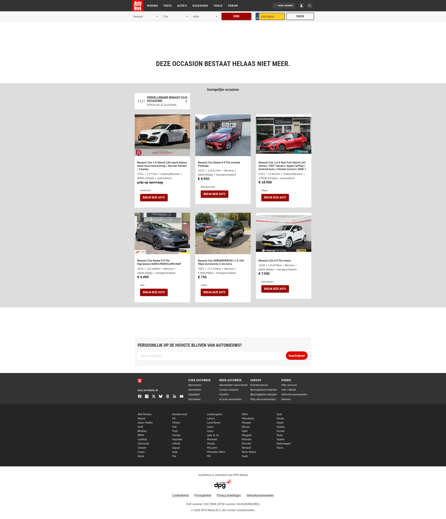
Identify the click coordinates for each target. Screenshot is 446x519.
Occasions (200, 5)
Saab (245, 456)
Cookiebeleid (180, 495)
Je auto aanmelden (230, 399)
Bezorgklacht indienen (263, 389)
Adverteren (194, 389)
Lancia (211, 418)
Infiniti (176, 443)
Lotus (210, 431)
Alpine (141, 418)
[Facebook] (141, 396)
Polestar (246, 439)
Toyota (280, 439)
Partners (286, 399)
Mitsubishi (248, 418)
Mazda (211, 443)
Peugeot (247, 435)
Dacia (141, 456)
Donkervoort (179, 414)
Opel (245, 431)
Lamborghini (214, 414)
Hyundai (177, 439)
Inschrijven (297, 355)
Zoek (236, 16)
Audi (140, 426)
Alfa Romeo (144, 414)
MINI (245, 414)
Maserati (212, 439)
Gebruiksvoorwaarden (294, 394)
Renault (246, 447)
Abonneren (194, 385)
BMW (141, 435)
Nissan (246, 426)
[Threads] (169, 396)
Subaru (280, 426)
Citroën (142, 447)
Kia (174, 456)
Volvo (279, 447)
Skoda (280, 418)
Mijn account (289, 385)
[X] (155, 396)
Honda (176, 435)
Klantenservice (259, 385)
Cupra (141, 451)
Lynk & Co (213, 435)
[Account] (302, 5)
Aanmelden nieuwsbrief (233, 385)
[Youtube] (182, 396)
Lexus (210, 426)
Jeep (175, 451)
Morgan (246, 422)
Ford (175, 431)
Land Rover (213, 422)
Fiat (174, 426)
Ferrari (176, 422)
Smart (279, 422)
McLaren (212, 447)
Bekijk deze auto (154, 197)
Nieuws (152, 5)
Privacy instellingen (229, 495)
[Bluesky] (162, 396)
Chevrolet (143, 443)
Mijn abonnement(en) (263, 399)
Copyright (194, 394)
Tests (167, 5)
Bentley (142, 431)
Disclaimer (194, 399)
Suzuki (280, 431)
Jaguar (176, 447)
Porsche (246, 443)
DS (174, 418)
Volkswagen (283, 443)
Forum (233, 5)
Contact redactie (228, 389)
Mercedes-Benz (216, 451)
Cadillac (142, 439)
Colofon (224, 394)
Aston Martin (145, 422)
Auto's (182, 5)
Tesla (279, 435)
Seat (279, 414)
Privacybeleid (202, 495)
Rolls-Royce (249, 451)
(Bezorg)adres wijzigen (263, 394)
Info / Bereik (288, 389)
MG (209, 456)
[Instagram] (148, 396)
